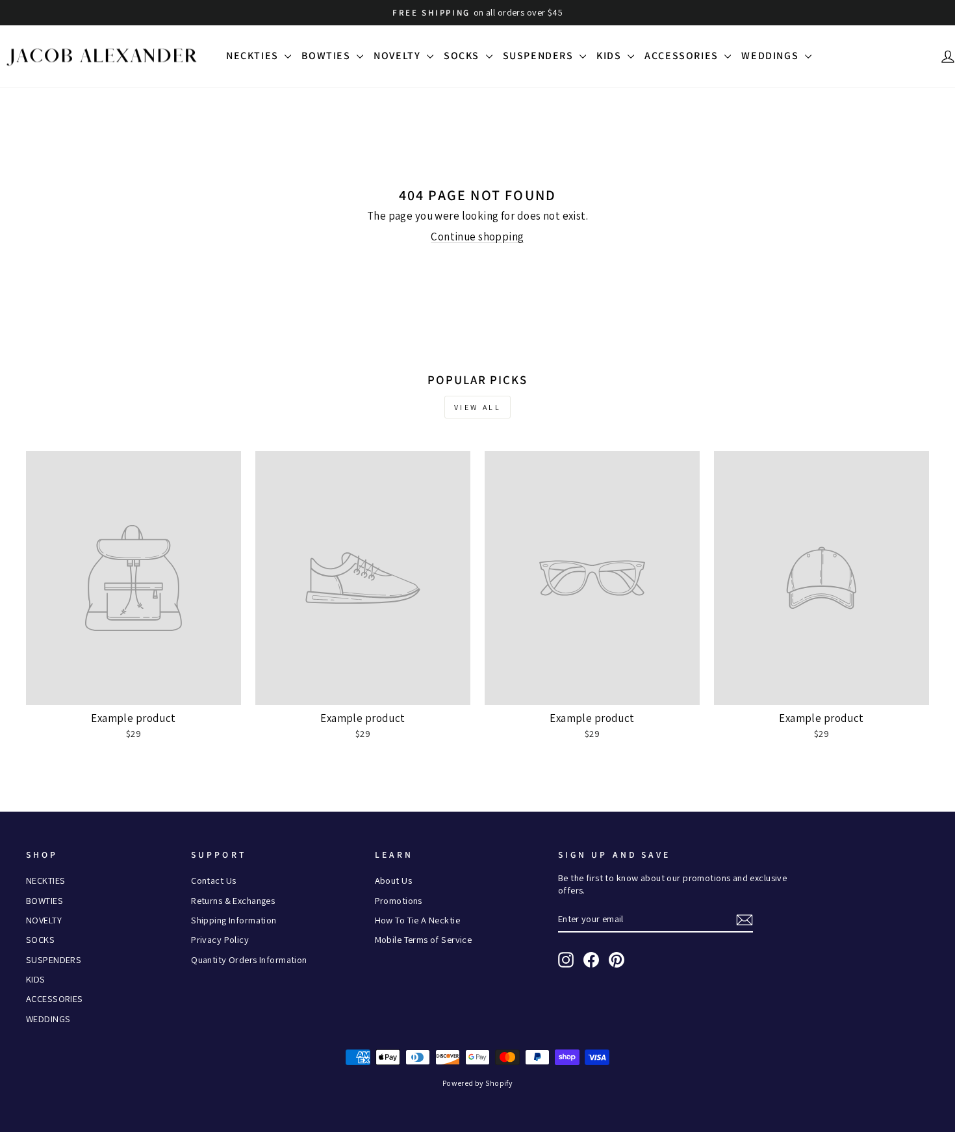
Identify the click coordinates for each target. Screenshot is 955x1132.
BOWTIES (327, 55)
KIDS (610, 55)
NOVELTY (399, 55)
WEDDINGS (771, 55)
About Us (393, 880)
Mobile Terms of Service (423, 939)
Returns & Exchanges (233, 900)
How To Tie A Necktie (418, 920)
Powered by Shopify (477, 1083)
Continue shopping (477, 236)
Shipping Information (234, 920)
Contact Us (213, 880)
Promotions (398, 900)
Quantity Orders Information (249, 959)
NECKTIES (253, 55)
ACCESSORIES (682, 55)
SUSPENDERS (540, 55)
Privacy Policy (220, 939)
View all (478, 407)
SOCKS (463, 55)
